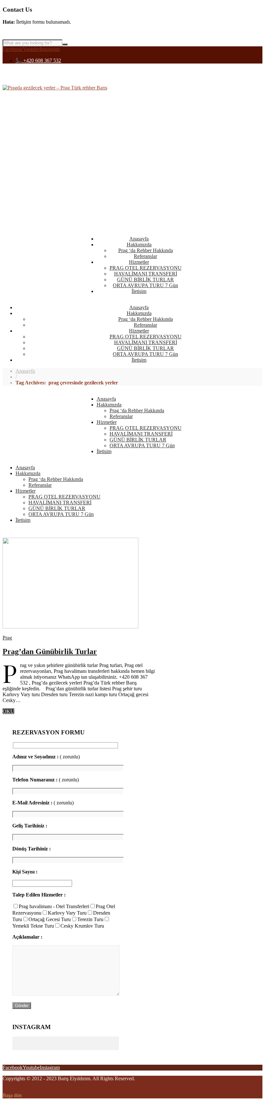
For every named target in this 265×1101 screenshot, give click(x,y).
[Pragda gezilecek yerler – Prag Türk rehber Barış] (55, 87)
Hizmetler (139, 262)
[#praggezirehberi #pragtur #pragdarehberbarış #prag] (92, 1039)
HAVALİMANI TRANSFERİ (145, 273)
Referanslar (145, 256)
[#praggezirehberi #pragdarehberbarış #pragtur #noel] (39, 1039)
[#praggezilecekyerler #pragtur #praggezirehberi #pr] (39, 1044)
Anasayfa (139, 238)
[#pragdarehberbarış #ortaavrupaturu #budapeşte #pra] (92, 1044)
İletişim (139, 291)
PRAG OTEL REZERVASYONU (146, 268)
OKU (8, 711)
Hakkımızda (139, 244)
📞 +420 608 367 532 (38, 60)
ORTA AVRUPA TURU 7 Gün (145, 285)
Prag (7, 637)
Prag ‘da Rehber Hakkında (145, 250)
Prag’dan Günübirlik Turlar (50, 651)
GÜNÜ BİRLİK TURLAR (145, 279)
